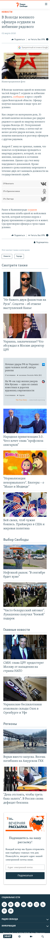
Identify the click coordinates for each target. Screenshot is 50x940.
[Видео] (31, 936)
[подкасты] (19, 936)
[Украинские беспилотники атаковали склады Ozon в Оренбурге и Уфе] (25, 689)
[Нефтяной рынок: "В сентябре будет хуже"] (25, 557)
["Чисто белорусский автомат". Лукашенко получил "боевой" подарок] (25, 594)
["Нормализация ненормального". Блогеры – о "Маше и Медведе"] (25, 462)
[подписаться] (10, 911)
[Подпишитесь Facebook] (10, 904)
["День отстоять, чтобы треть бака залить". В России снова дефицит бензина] (25, 779)
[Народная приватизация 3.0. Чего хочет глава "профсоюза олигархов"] (25, 421)
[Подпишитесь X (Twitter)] (17, 904)
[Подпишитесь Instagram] (36, 904)
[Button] (18, 39)
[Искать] (42, 936)
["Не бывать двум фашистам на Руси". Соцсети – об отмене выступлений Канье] (25, 284)
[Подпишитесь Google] (4, 904)
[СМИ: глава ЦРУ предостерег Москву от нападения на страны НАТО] (25, 647)
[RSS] (43, 904)
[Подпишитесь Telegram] (30, 904)
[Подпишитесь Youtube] (23, 904)
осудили (32, 210)
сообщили (18, 97)
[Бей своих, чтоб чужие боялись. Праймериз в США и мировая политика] (25, 504)
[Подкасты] (4, 911)
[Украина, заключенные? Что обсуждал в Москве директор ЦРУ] (25, 326)
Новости (7, 12)
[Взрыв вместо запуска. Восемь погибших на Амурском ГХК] (25, 741)
